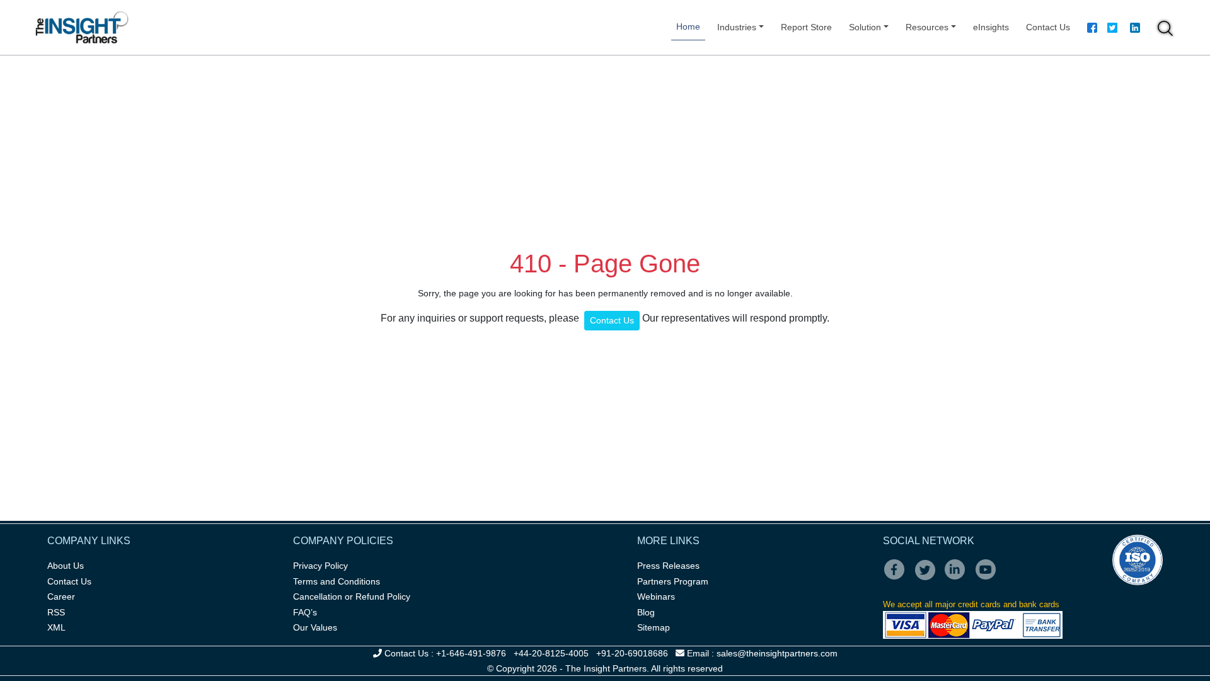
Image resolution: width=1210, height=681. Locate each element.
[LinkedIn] (959, 578)
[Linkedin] (1135, 30)
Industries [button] (736, 27)
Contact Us (1048, 27)
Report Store (806, 27)
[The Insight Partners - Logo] (82, 27)
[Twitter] (1112, 30)
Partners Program (672, 581)
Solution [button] (865, 27)
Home (688, 26)
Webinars (656, 596)
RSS (56, 612)
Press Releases (668, 566)
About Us (65, 566)
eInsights (991, 27)
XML (56, 627)
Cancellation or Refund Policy (351, 596)
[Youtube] (988, 578)
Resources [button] (927, 27)
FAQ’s (305, 612)
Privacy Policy (320, 566)
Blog (646, 612)
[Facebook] (1092, 30)
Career (61, 596)
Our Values (315, 627)
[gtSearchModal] (1165, 30)
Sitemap (653, 627)
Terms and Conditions (336, 581)
